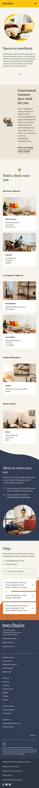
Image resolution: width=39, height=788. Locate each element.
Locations (6, 685)
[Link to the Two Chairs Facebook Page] (7, 784)
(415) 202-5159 (11, 564)
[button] (19, 585)
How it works (7, 661)
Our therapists (7, 668)
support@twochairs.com (15, 561)
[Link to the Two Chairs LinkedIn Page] (10, 784)
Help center (6, 672)
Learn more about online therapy (25, 149)
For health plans (8, 710)
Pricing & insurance (9, 665)
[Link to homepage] (8, 3)
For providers (7, 713)
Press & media (7, 689)
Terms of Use (7, 775)
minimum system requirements (18, 497)
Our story (5, 682)
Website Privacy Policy (10, 767)
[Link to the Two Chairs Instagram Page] (3, 784)
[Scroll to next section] (19, 74)
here (23, 754)
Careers (5, 700)
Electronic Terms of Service (12, 771)
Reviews (5, 696)
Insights (5, 692)
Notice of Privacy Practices (12, 780)
